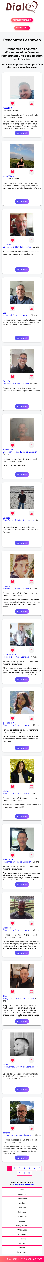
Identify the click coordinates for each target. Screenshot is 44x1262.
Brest (22, 1190)
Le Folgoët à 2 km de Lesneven (17, 247)
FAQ (9, 1259)
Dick (5, 313)
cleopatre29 (8, 723)
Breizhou (7, 928)
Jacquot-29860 (10, 654)
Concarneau (22, 1198)
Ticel (5, 996)
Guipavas (22, 1212)
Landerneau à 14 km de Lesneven (18, 1135)
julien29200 (8, 176)
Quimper (22, 1194)
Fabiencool (8, 449)
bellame (6, 1133)
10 (29, 1173)
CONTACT (37, 1259)
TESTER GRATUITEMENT (22, 20)
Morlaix (22, 1203)
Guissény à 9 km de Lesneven (16, 383)
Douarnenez (22, 1207)
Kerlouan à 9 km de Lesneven (16, 315)
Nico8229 (7, 108)
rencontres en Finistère (23, 1184)
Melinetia (7, 791)
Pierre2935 (8, 859)
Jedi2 (5, 1064)
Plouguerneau (22, 1225)
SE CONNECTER (22, 28)
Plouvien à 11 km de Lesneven (16, 588)
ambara (6, 586)
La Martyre (22, 1252)
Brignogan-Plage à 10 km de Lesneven (20, 452)
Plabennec (22, 1216)
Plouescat (22, 1239)
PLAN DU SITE (24, 1259)
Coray (22, 1243)
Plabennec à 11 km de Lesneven (17, 725)
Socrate (6, 518)
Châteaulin (22, 1230)
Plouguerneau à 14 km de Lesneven (18, 998)
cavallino (7, 244)
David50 (6, 381)
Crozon (22, 1221)
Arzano (22, 1248)
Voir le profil (22, 133)
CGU (14, 1259)
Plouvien (22, 1234)
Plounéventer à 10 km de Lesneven (18, 520)
